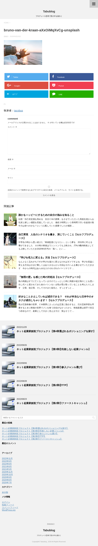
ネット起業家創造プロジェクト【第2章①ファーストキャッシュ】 (52, 403)
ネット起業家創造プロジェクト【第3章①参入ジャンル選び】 (50, 367)
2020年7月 (7, 482)
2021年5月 (7, 469)
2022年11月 (7, 458)
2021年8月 (7, 466)
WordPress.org (8, 510)
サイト (10, 178)
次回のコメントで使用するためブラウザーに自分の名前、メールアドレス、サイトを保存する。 (46, 190)
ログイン (6, 502)
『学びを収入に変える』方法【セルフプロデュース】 (48, 257)
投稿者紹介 (51, 524)
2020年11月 (7, 472)
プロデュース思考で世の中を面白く (49, 535)
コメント (12, 127)
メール (11, 169)
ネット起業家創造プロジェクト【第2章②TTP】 (43, 385)
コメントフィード (10, 507)
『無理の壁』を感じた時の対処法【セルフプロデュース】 (50, 277)
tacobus (18, 110)
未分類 (5, 492)
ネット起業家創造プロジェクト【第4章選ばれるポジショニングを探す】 (56, 331)
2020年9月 (7, 477)
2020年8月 (7, 480)
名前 (11, 159)
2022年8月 (7, 464)
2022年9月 (7, 461)
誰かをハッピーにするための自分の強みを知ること (46, 215)
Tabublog (49, 11)
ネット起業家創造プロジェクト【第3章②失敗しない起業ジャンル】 (54, 349)
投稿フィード (8, 505)
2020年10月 (7, 474)
